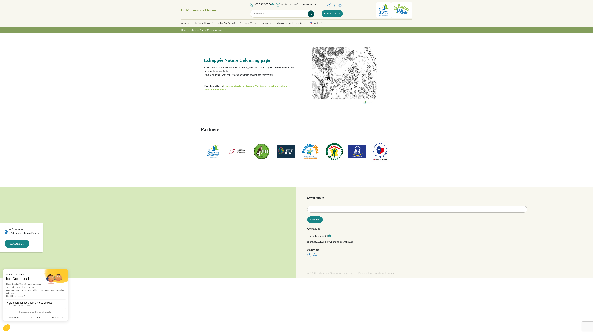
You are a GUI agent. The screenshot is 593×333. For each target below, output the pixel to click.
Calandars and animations (226, 23)
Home (184, 30)
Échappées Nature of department (290, 23)
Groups (245, 23)
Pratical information (262, 23)
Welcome (185, 23)
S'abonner (315, 219)
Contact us (332, 13)
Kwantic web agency (383, 273)
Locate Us (17, 243)
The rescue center (202, 23)
